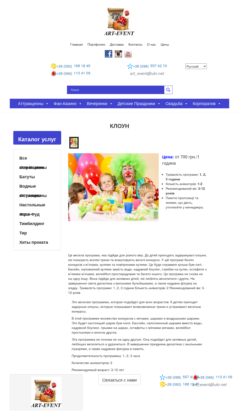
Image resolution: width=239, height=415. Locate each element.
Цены (165, 44)
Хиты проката (33, 242)
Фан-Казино (31, 167)
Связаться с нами (119, 380)
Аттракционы (30, 103)
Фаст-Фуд (29, 214)
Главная (76, 44)
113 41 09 (73, 73)
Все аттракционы (33, 158)
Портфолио (96, 44)
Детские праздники (136, 103)
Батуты (27, 177)
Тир (23, 233)
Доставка (117, 44)
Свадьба (174, 103)
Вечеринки (97, 103)
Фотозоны (30, 195)
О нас (151, 44)
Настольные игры (32, 205)
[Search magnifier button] (168, 90)
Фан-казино (65, 103)
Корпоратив (204, 103)
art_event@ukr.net (147, 73)
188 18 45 (73, 66)
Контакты (135, 44)
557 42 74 (150, 66)
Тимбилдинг (32, 223)
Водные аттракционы (33, 186)
